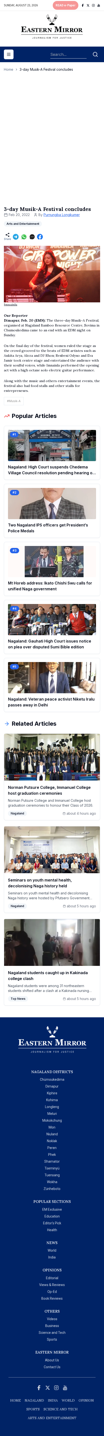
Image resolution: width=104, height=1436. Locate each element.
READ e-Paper (65, 5)
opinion (86, 1400)
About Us (52, 1360)
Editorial (52, 1278)
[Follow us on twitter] (88, 5)
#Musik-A (14, 401)
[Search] (95, 54)
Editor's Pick (52, 1223)
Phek (52, 1155)
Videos (52, 1319)
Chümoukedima (52, 1079)
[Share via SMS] (32, 237)
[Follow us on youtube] (98, 5)
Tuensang (52, 1175)
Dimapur (52, 1086)
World (52, 1250)
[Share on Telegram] (16, 237)
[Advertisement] (52, 143)
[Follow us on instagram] (93, 5)
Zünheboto (52, 1189)
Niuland (52, 1134)
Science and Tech (52, 1333)
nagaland (34, 1400)
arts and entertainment (52, 1418)
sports (33, 1409)
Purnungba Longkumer (62, 215)
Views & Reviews (52, 1285)
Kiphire (52, 1093)
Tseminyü (52, 1168)
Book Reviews (52, 1298)
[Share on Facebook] (40, 237)
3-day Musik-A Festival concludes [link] (46, 69)
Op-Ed (52, 1292)
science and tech (61, 1409)
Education (52, 1216)
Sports (52, 1339)
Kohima (52, 1100)
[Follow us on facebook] (82, 5)
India (52, 1257)
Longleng (52, 1107)
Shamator (52, 1161)
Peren (52, 1148)
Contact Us (52, 1367)
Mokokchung (52, 1120)
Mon (52, 1127)
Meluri (52, 1114)
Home (8, 69)
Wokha (52, 1182)
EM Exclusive (52, 1209)
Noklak (52, 1141)
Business (52, 1326)
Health (52, 1230)
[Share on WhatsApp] (24, 236)
